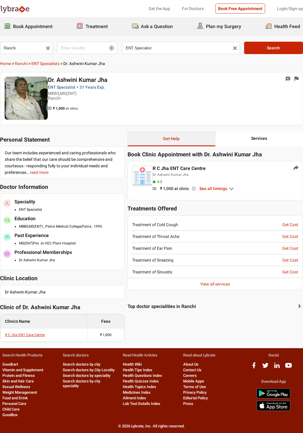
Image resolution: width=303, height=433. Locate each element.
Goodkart (10, 364)
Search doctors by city (81, 364)
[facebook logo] (253, 367)
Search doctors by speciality (86, 375)
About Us (191, 364)
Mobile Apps (193, 381)
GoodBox (10, 415)
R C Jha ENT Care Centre (25, 335)
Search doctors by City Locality (89, 370)
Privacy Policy (195, 392)
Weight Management (19, 392)
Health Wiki (132, 364)
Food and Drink (15, 398)
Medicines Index (137, 392)
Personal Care (14, 403)
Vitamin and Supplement (22, 370)
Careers (190, 375)
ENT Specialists (45, 63)
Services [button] (259, 138)
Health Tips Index (137, 370)
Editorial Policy (195, 398)
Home (5, 63)
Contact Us (192, 370)
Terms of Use (194, 387)
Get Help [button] (171, 138)
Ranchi (21, 63)
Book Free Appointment (240, 8)
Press (188, 403)
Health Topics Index (139, 387)
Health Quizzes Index (141, 381)
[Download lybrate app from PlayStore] (273, 397)
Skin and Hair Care (18, 381)
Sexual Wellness (16, 387)
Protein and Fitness (18, 375)
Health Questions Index (142, 375)
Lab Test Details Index (141, 403)
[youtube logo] (288, 367)
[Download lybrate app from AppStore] (273, 410)
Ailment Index (134, 398)
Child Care (11, 409)
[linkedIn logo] (277, 367)
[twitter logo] (265, 367)
